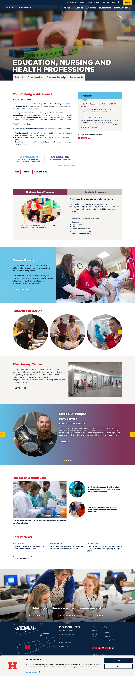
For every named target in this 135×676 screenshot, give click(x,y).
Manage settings (31, 672)
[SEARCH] (118, 2)
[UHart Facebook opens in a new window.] (93, 648)
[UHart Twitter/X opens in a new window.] (96, 648)
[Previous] (15, 332)
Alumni (62, 638)
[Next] (120, 332)
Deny (118, 666)
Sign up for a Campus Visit (91, 117)
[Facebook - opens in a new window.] (79, 138)
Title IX (94, 640)
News (94, 627)
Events (94, 630)
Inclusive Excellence (96, 635)
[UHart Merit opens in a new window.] (110, 648)
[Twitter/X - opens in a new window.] (82, 138)
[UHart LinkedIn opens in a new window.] (106, 648)
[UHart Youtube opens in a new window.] (99, 648)
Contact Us (108, 632)
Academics (35, 77)
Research (76, 77)
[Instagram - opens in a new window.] (89, 138)
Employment (109, 640)
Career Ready (56, 77)
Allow (118, 660)
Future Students (66, 631)
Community (64, 646)
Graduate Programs (95, 192)
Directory (107, 636)
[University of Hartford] (18, 8)
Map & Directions (108, 628)
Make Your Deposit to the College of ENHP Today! (98, 105)
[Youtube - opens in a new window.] (85, 138)
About (19, 77)
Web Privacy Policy (99, 655)
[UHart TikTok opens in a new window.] (113, 648)
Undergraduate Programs (40, 192)
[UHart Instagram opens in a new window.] (103, 648)
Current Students (66, 634)
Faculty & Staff (65, 642)
